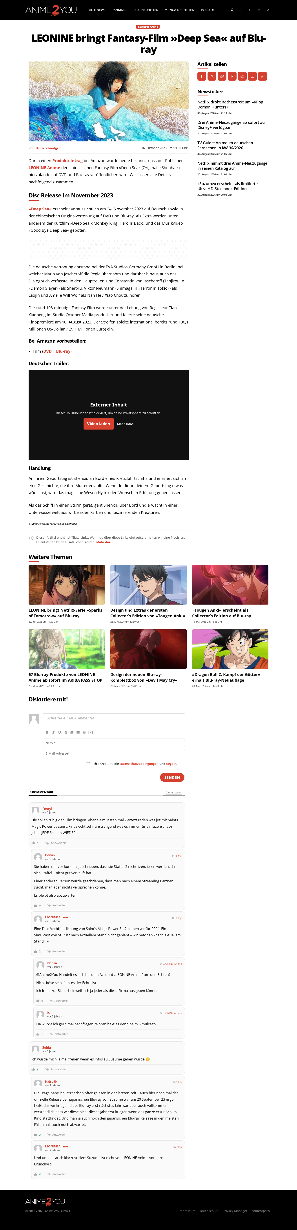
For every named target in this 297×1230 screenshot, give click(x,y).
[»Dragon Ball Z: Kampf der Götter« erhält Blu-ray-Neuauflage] (230, 649)
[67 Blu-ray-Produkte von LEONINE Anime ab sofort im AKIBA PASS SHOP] (67, 649)
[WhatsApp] (222, 76)
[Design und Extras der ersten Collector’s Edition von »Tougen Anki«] (148, 585)
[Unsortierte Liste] (78, 732)
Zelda (178, 1082)
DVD (47, 351)
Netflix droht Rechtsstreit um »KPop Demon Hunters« (230, 104)
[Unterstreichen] (59, 732)
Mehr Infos (125, 424)
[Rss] (268, 10)
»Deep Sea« (40, 208)
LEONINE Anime (148, 27)
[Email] (252, 76)
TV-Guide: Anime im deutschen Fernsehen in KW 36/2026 (225, 145)
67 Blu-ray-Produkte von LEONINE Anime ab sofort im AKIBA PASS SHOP (65, 677)
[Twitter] (249, 10)
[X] (212, 76)
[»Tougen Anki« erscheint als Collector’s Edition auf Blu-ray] (230, 585)
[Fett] (47, 732)
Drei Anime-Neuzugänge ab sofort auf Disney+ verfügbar (231, 125)
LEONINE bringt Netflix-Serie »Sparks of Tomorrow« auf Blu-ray (65, 612)
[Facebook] (240, 10)
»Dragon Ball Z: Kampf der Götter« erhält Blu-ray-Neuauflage (226, 677)
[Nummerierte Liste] (72, 732)
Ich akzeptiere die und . (135, 764)
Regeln (171, 764)
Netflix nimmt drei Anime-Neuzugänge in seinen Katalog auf (232, 166)
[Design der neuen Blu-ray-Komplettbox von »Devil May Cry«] (148, 649)
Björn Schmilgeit (48, 148)
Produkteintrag (67, 160)
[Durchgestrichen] (66, 732)
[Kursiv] (53, 732)
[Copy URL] (262, 76)
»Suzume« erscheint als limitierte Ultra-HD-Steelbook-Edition (227, 186)
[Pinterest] (232, 76)
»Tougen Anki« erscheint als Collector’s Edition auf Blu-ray (221, 612)
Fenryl (178, 856)
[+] (90, 732)
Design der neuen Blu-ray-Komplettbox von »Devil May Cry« (143, 677)
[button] (232, 10)
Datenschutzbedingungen (139, 764)
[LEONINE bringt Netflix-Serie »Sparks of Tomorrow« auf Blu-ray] (67, 585)
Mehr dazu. (104, 542)
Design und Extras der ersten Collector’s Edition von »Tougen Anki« (147, 612)
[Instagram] (259, 10)
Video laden (98, 423)
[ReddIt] (242, 76)
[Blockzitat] (84, 732)
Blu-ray (63, 351)
